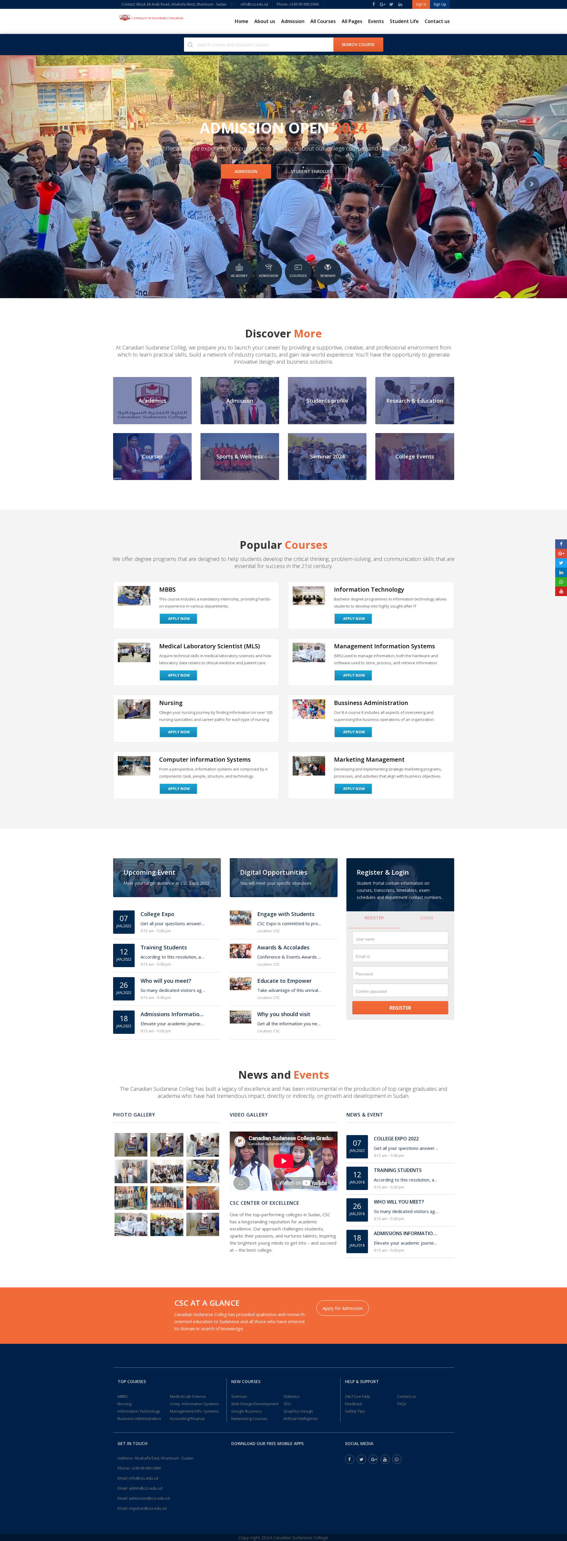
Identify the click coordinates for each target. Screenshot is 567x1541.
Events (376, 21)
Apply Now (179, 618)
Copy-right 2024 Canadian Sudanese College (283, 1537)
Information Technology (139, 1411)
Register (374, 917)
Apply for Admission (342, 1308)
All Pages (352, 21)
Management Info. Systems (194, 1411)
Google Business (246, 1411)
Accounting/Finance (187, 1418)
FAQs (401, 1403)
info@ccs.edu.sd (254, 4)
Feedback (353, 1403)
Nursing (124, 1403)
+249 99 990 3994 (146, 1468)
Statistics (291, 1396)
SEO (287, 1403)
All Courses (323, 21)
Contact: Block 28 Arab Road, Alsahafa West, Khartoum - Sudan (174, 4)
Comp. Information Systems (194, 1403)
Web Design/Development (254, 1403)
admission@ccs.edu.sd (149, 1498)
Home (241, 21)
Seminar (328, 275)
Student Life (404, 21)
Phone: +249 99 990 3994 (298, 4)
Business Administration (139, 1418)
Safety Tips (355, 1411)
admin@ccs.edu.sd (145, 1488)
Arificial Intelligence (301, 1418)
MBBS (123, 1396)
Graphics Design (298, 1411)
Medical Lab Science (188, 1396)
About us (264, 21)
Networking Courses (249, 1418)
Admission (292, 21)
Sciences (239, 1396)
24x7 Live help (357, 1396)
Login (426, 917)
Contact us (437, 21)
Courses (298, 275)
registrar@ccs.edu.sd (148, 1508)
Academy (239, 275)
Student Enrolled (313, 171)
